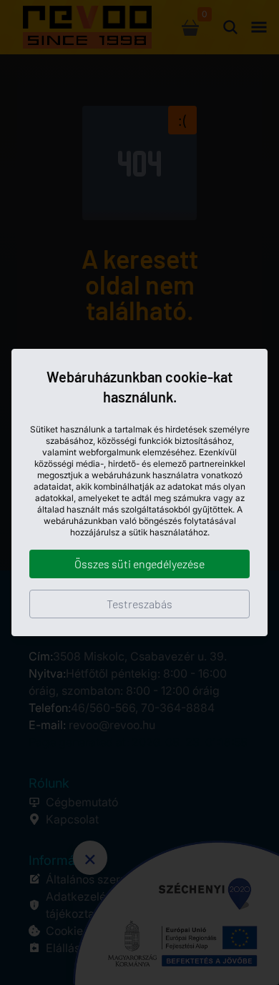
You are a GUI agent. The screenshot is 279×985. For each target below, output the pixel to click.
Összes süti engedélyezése (139, 563)
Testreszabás (139, 603)
